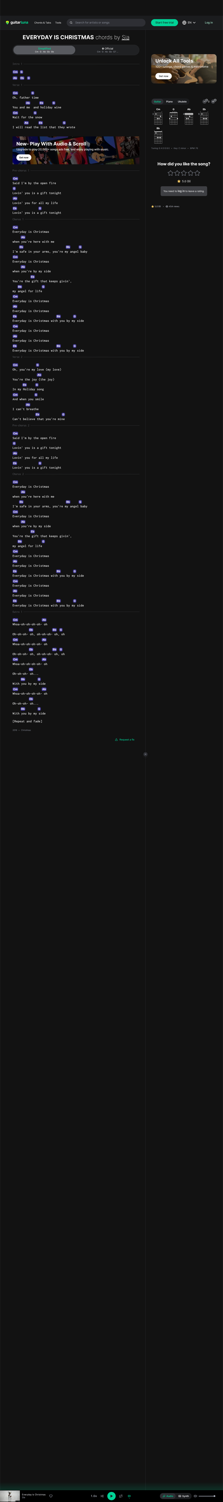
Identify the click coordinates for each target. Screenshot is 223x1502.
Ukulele (182, 101)
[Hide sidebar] (145, 754)
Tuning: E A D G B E (160, 148)
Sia (125, 37)
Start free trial (164, 22)
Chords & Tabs (42, 22)
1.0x (94, 1496)
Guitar (157, 101)
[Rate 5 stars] (197, 173)
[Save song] (51, 1496)
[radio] (168, 1496)
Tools (58, 22)
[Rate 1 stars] (170, 173)
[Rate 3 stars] (184, 173)
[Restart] (102, 1496)
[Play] (111, 1496)
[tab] (44, 50)
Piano (169, 101)
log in (181, 191)
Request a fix (127, 739)
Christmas (26, 730)
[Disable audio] (129, 1496)
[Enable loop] (121, 1496)
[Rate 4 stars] (190, 173)
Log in (209, 22)
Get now (24, 157)
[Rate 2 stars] (177, 173)
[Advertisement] (104, 8)
